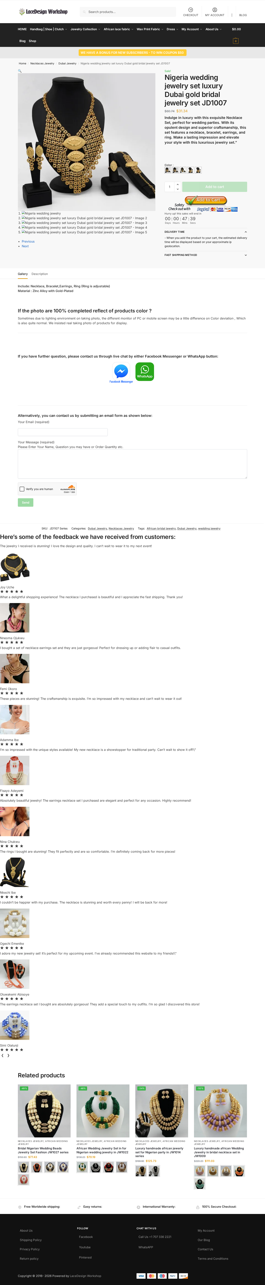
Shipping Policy (31, 1239)
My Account (206, 1229)
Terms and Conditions (213, 1258)
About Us (26, 1229)
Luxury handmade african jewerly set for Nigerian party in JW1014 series (159, 1152)
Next (25, 246)
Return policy (29, 1258)
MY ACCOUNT (214, 15)
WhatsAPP (145, 1246)
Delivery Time (175, 231)
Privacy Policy (30, 1248)
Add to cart (214, 187)
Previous (28, 241)
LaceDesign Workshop (85, 1276)
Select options (44, 1190)
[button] (239, 35)
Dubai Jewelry (67, 63)
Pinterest (85, 1256)
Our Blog (204, 1239)
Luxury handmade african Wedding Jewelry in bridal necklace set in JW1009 (219, 1152)
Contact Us (205, 1248)
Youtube (85, 1246)
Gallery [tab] (23, 274)
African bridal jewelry (161, 528)
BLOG (243, 15)
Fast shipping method (181, 254)
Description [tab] (40, 274)
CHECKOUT (190, 15)
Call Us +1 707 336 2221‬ (154, 1236)
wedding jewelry (209, 528)
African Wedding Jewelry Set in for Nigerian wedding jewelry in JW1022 (102, 1150)
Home (22, 63)
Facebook (86, 1236)
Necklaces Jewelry (42, 63)
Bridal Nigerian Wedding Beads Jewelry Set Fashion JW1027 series (43, 1150)
